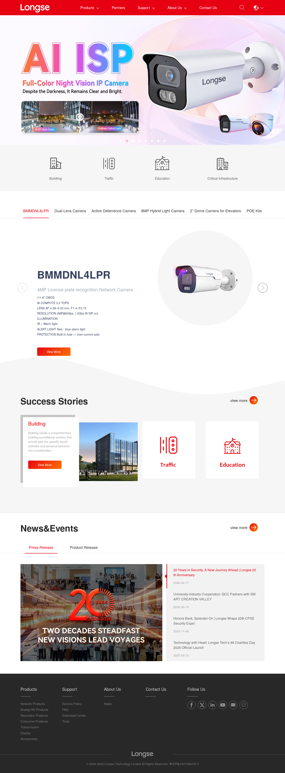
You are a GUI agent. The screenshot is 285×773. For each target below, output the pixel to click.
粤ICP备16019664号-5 (184, 764)
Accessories (29, 738)
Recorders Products (34, 715)
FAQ (65, 709)
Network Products (32, 703)
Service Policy (72, 703)
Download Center (74, 715)
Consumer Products (34, 721)
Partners (118, 7)
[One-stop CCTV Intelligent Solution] (142, 80)
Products (87, 7)
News (108, 703)
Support (144, 7)
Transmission (29, 727)
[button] (258, 7)
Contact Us (208, 7)
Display (25, 733)
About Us (175, 7)
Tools (65, 721)
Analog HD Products (34, 709)
